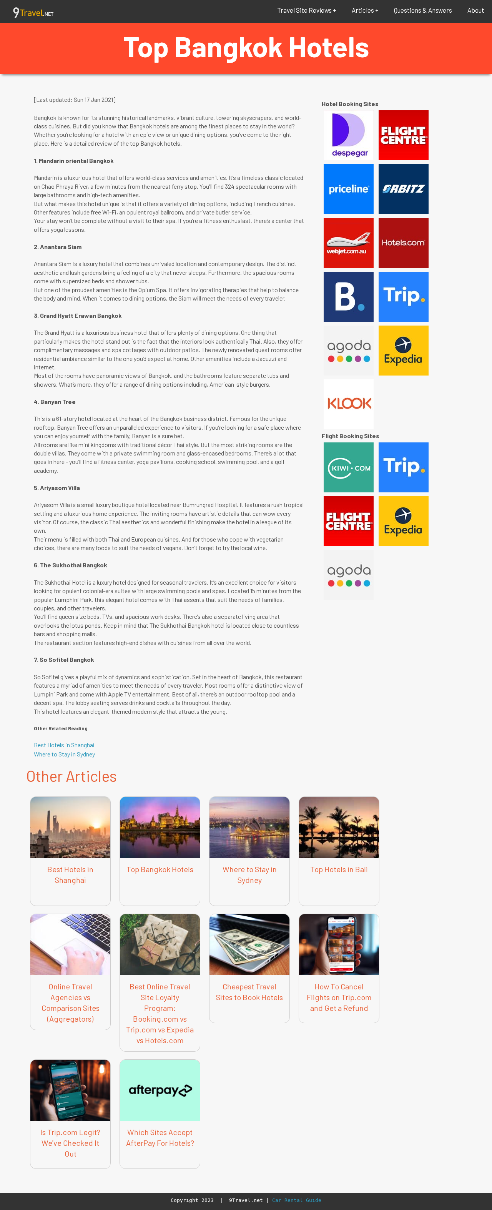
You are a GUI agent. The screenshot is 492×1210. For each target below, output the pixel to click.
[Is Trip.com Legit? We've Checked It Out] (70, 1060)
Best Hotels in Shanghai (64, 744)
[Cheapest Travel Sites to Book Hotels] (249, 914)
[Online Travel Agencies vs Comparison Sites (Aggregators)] (70, 914)
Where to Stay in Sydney (64, 754)
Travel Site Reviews (304, 10)
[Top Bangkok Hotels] (160, 797)
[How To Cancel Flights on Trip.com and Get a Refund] (339, 914)
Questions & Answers (423, 10)
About (475, 10)
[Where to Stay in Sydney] (249, 797)
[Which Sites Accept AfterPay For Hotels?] (160, 1060)
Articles (363, 10)
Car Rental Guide (296, 1200)
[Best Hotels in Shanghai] (70, 797)
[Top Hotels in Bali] (339, 797)
